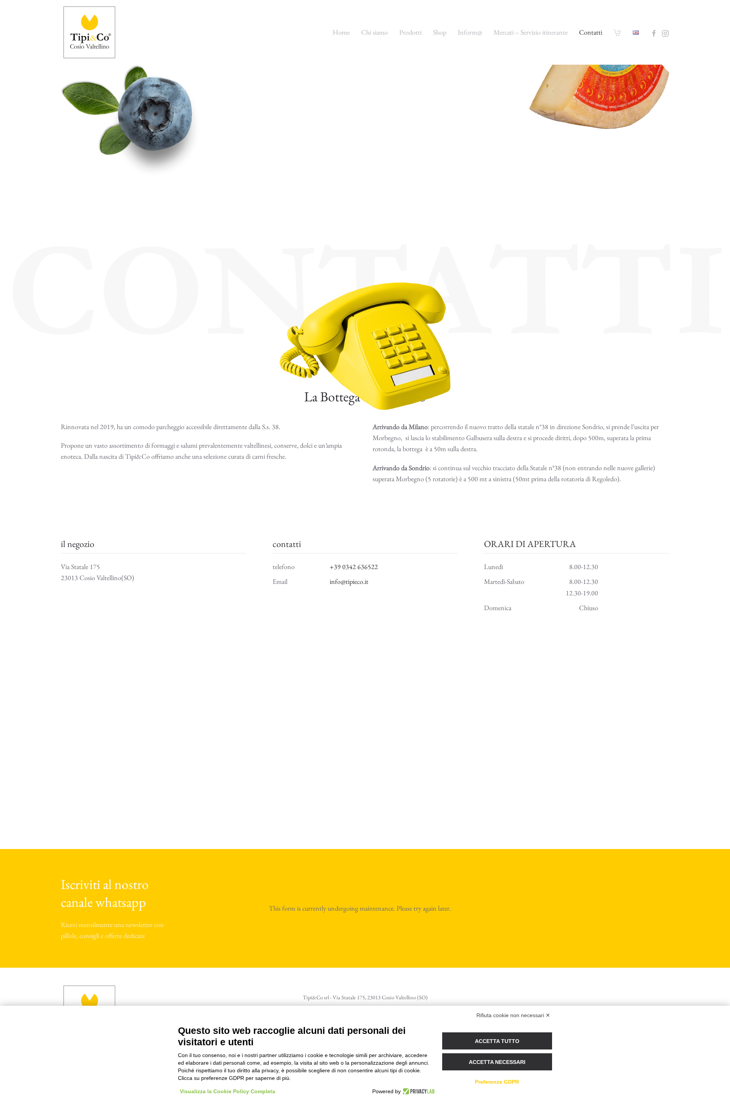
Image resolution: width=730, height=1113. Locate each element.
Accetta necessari (497, 1062)
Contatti (590, 32)
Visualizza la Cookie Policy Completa (227, 1091)
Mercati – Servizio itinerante (531, 32)
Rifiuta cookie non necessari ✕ (513, 1015)
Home (341, 32)
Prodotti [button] (410, 32)
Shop (439, 32)
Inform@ (470, 32)
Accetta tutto (497, 1041)
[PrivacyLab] (418, 1091)
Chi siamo (374, 32)
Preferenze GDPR (497, 1082)
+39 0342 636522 (354, 566)
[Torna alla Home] (90, 32)
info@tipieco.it (349, 581)
